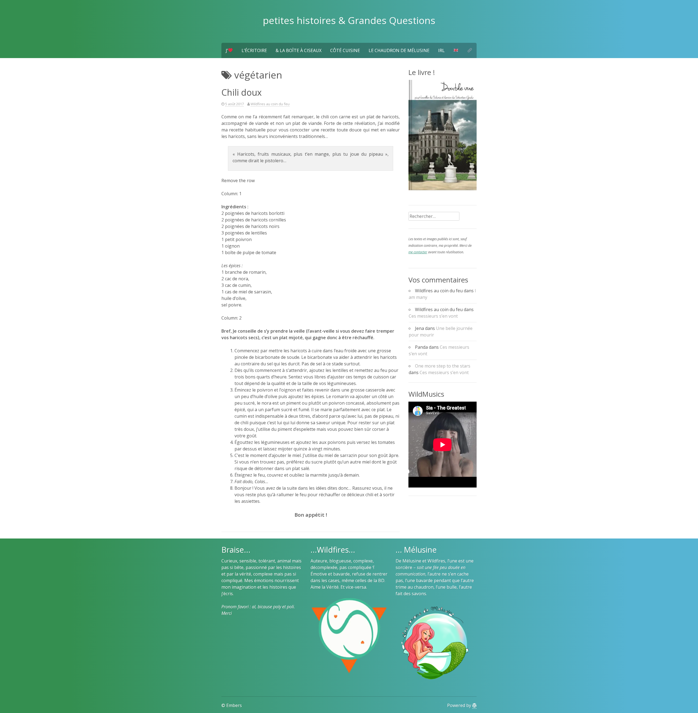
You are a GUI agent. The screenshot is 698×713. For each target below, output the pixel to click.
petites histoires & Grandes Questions (349, 20)
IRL (441, 50)
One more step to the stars (442, 366)
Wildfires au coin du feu (270, 103)
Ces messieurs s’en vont (433, 316)
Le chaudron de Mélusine (399, 50)
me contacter (417, 252)
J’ (227, 50)
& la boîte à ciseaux (298, 50)
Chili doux (241, 92)
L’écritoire (254, 50)
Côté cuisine (345, 50)
